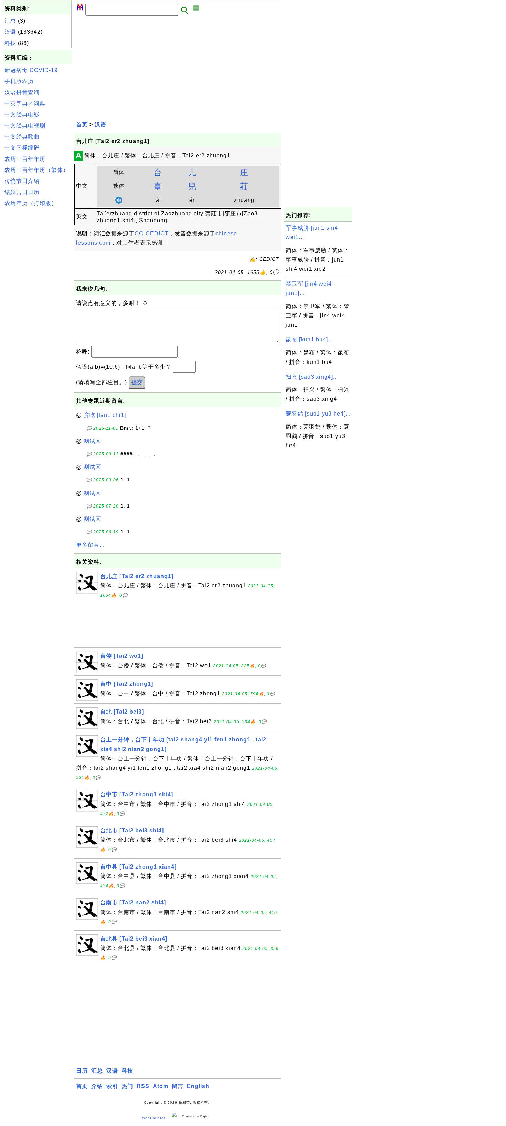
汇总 (10, 21)
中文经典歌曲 (22, 137)
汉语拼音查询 (22, 92)
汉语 (10, 32)
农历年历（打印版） (30, 203)
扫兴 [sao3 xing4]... (312, 377)
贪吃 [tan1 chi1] (105, 415)
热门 (127, 1086)
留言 (177, 1086)
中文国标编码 (22, 148)
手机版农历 (19, 81)
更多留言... (90, 545)
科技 (10, 43)
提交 (137, 382)
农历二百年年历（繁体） (36, 170)
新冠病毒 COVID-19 (31, 70)
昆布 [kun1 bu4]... (309, 339)
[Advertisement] (37, 313)
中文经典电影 (22, 114)
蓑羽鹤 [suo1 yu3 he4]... (318, 414)
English (198, 1086)
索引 (112, 1086)
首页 (82, 124)
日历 (82, 1071)
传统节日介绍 (22, 181)
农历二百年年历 (24, 159)
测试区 (92, 441)
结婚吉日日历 (22, 192)
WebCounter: (154, 1118)
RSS (143, 1086)
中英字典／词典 (24, 103)
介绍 (97, 1086)
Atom (160, 1086)
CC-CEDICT (152, 233)
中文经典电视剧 (24, 126)
